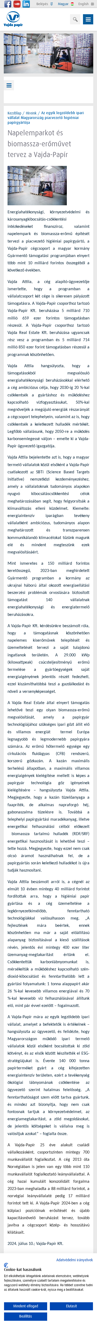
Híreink (31, 113)
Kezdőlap (14, 113)
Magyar (64, 4)
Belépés (42, 4)
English (84, 4)
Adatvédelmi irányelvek (74, 1260)
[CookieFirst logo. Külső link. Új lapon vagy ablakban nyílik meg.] (6, 1265)
